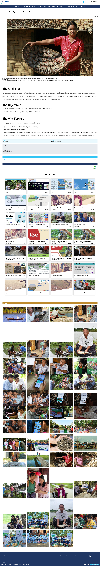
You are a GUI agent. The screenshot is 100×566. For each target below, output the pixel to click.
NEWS (65, 6)
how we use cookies (26, 564)
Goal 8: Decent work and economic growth (19, 78)
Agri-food (7, 77)
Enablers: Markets (70, 80)
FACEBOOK (8, 152)
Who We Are (5, 555)
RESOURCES (59, 6)
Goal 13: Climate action (45, 78)
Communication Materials (63, 555)
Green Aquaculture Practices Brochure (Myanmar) (60, 190)
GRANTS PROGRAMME (41, 6)
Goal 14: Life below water (53, 78)
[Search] (84, 2)
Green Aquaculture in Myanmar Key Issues (36, 190)
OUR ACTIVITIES (51, 6)
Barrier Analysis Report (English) (57, 207)
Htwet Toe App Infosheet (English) (35, 275)
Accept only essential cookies (94, 564)
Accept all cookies (86, 564)
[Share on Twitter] (95, 15)
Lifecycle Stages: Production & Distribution (47, 80)
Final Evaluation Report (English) (80, 224)
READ (24, 192)
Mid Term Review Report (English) (12, 292)
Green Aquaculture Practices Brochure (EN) (82, 190)
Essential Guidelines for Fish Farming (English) (60, 224)
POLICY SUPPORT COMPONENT (28, 6)
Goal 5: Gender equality (9, 78)
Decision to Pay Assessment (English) (13, 224)
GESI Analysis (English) (10, 241)
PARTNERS (75, 6)
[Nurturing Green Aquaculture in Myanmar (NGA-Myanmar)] (14, 315)
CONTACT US (83, 6)
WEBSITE (4, 152)
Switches (76, 555)
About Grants (43, 555)
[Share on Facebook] (94, 15)
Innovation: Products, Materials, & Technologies (33, 80)
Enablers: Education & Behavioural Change (60, 80)
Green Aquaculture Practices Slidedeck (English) (37, 241)
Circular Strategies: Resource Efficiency (19, 80)
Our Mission (19, 555)
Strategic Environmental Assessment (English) (60, 292)
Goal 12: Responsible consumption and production (34, 78)
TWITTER (13, 152)
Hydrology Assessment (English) (57, 275)
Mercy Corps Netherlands (7, 159)
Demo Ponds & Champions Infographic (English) (37, 224)
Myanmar (7, 79)
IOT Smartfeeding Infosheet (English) (81, 275)
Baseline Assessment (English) (79, 207)
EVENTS (70, 6)
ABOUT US (16, 6)
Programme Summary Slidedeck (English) (36, 292)
